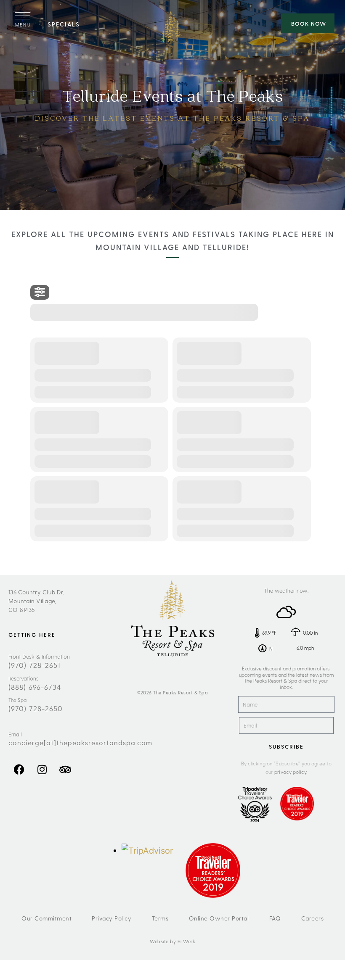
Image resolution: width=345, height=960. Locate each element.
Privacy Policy (111, 918)
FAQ (275, 918)
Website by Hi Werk (172, 941)
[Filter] (39, 292)
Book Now (308, 23)
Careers (312, 918)
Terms (160, 918)
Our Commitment (46, 918)
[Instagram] (42, 769)
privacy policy (290, 772)
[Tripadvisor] (65, 769)
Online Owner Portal (219, 918)
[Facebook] (18, 769)
